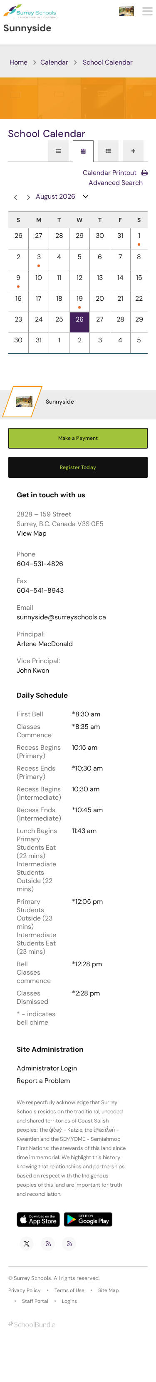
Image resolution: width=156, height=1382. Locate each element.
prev (13, 198)
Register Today (78, 467)
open (86, 198)
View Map (32, 533)
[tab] (58, 151)
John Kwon (33, 670)
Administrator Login (47, 1068)
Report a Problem (43, 1081)
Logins (69, 1301)
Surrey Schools (32, 1278)
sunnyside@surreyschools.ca (61, 617)
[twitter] (27, 1244)
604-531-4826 (40, 563)
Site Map (108, 1290)
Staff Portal (35, 1301)
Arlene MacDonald (45, 643)
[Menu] (147, 11)
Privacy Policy (24, 1290)
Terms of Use (69, 1290)
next (27, 198)
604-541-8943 (40, 590)
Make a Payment (78, 438)
